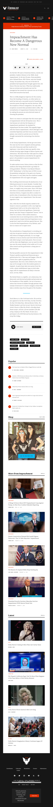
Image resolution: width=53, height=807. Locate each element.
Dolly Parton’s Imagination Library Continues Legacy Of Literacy (25, 742)
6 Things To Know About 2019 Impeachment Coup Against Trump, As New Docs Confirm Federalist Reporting (26, 504)
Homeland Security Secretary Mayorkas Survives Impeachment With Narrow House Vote (23, 602)
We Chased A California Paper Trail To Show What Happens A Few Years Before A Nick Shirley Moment (26, 677)
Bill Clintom (25, 339)
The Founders (14, 348)
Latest (11, 615)
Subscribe (34, 795)
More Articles (36, 326)
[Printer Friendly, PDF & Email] (37, 67)
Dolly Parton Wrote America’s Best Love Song (22, 710)
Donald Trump (30, 342)
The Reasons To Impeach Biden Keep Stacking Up (23, 570)
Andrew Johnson (14, 339)
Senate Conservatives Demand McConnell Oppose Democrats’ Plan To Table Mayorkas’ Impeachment (23, 537)
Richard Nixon (24, 345)
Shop (10, 417)
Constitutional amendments (17, 342)
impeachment (14, 345)
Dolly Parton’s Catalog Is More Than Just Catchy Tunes (24, 645)
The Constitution (35, 345)
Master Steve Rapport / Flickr (36, 59)
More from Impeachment (20, 473)
